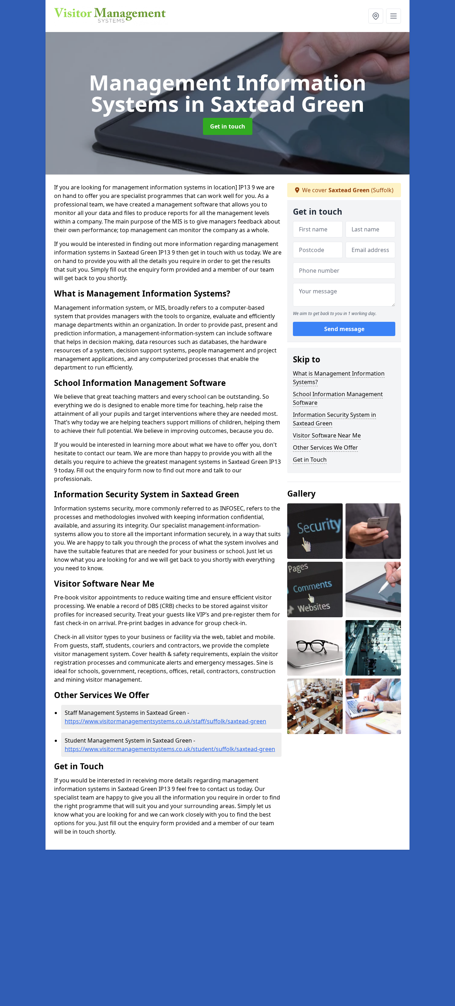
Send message (344, 329)
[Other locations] (375, 16)
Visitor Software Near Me (327, 435)
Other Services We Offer (325, 447)
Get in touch (227, 126)
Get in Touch (310, 459)
